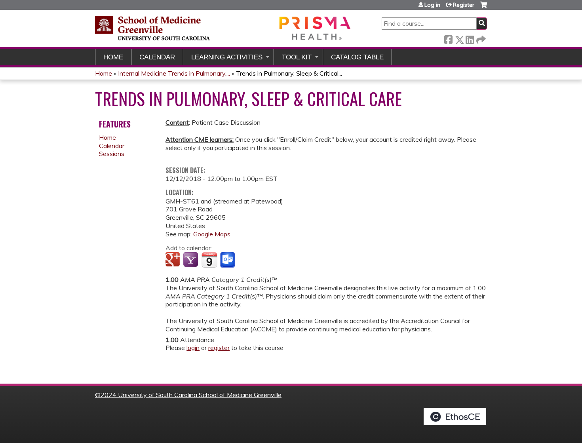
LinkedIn (470, 38)
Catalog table (357, 57)
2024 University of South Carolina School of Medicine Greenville (191, 395)
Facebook (448, 38)
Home (113, 57)
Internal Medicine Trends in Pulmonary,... (174, 73)
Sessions (111, 154)
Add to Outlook (228, 260)
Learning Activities (226, 57)
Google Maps (211, 234)
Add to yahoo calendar (191, 260)
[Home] (223, 28)
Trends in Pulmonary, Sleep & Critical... (289, 73)
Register (463, 5)
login (193, 348)
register (219, 348)
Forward (480, 38)
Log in (432, 5)
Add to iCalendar (209, 260)
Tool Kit (297, 57)
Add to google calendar (173, 260)
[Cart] (483, 7)
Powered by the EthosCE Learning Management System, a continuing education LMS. (455, 416)
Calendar (157, 57)
